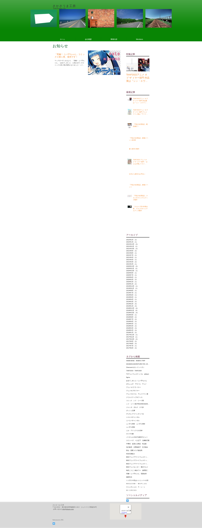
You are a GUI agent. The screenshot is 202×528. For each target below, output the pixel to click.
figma (128, 377)
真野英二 (145, 470)
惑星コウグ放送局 (136, 450)
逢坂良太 (129, 477)
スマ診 (141, 407)
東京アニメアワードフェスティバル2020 (137, 464)
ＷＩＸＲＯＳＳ (131, 490)
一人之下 (138, 440)
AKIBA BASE (130, 361)
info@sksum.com (68, 509)
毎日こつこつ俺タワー (133, 470)
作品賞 (144, 444)
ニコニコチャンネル (133, 417)
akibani (146, 374)
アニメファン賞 (143, 394)
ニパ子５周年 (130, 427)
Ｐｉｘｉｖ (141, 487)
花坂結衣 (144, 473)
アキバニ (138, 384)
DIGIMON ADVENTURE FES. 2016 (137, 364)
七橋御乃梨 (145, 440)
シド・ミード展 (138, 400)
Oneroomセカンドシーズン (135, 367)
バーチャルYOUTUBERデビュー (137, 437)
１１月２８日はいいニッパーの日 (137, 480)
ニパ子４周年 (140, 424)
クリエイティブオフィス (134, 397)
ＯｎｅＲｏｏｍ (131, 487)
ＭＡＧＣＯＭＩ (131, 483)
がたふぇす (130, 384)
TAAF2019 (129, 370)
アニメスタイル (131, 394)
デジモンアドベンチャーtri (135, 414)
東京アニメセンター (133, 467)
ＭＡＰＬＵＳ (142, 483)
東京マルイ (144, 467)
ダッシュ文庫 (130, 410)
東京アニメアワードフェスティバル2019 (137, 460)
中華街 (128, 444)
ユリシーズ (130, 440)
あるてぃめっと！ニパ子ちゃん (136, 380)
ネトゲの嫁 (130, 434)
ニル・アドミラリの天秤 (134, 430)
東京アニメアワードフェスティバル (137, 457)
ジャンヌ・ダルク (132, 407)
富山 (127, 450)
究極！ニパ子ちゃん (133, 473)
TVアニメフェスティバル (134, 374)
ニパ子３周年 (130, 424)
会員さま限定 (136, 444)
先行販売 (129, 447)
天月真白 (145, 447)
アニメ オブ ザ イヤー (133, 387)
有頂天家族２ (130, 454)
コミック (129, 400)
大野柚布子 (137, 447)
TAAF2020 (138, 370)
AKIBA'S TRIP (140, 361)
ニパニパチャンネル (133, 420)
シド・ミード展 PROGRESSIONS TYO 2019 (137, 404)
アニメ (144, 384)
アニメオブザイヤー (133, 390)
